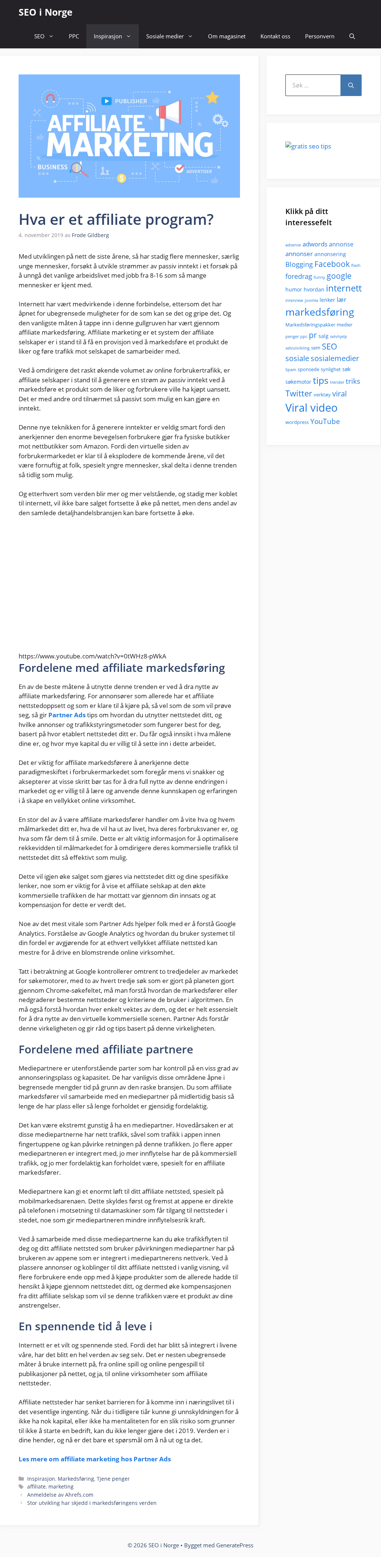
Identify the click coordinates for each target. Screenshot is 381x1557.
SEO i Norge (46, 12)
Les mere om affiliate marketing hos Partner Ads (95, 1459)
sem (315, 347)
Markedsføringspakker (310, 324)
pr (313, 334)
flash (356, 265)
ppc (303, 336)
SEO (39, 36)
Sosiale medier (165, 36)
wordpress (297, 422)
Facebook (332, 264)
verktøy (322, 394)
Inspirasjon (108, 36)
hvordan (314, 289)
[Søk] (351, 85)
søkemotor (298, 381)
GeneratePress (234, 1545)
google (339, 275)
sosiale (297, 358)
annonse (341, 244)
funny (319, 277)
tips (321, 380)
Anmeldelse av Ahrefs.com (60, 1494)
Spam (290, 369)
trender (337, 382)
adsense (293, 245)
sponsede (308, 369)
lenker (327, 299)
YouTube (325, 421)
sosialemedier (335, 358)
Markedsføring (76, 1478)
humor (293, 289)
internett (344, 288)
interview (294, 300)
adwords (314, 244)
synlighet (331, 369)
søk (346, 369)
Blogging (299, 264)
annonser (299, 253)
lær (341, 299)
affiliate (36, 1486)
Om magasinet (227, 36)
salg (323, 335)
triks (353, 381)
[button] (352, 36)
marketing (61, 1486)
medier (344, 324)
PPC (74, 36)
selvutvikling (297, 348)
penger (292, 336)
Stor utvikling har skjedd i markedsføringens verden (92, 1502)
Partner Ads (67, 715)
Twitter (298, 393)
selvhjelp (338, 336)
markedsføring (319, 312)
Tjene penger (113, 1478)
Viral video (311, 407)
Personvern (319, 36)
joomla (311, 300)
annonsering (330, 254)
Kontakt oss (275, 36)
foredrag (298, 276)
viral (339, 394)
